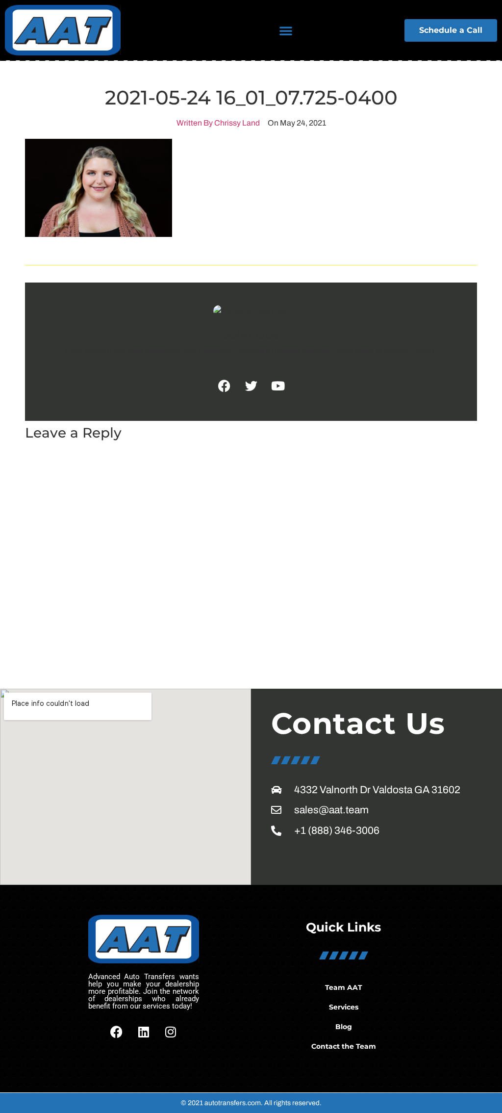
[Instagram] (170, 1032)
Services (343, 1007)
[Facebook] (116, 1032)
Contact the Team (343, 1046)
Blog (343, 1026)
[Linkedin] (143, 1032)
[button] (286, 30)
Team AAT (343, 987)
